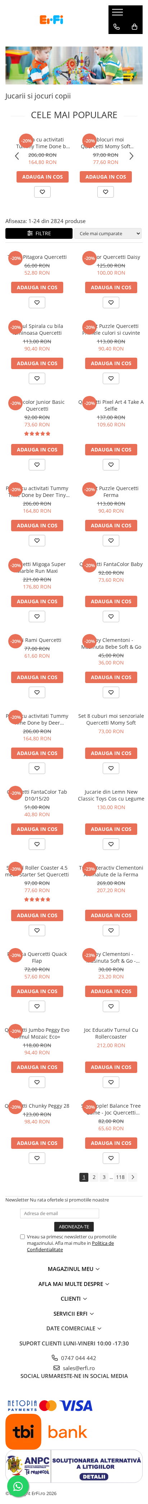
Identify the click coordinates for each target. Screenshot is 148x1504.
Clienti (71, 1298)
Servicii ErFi (71, 1313)
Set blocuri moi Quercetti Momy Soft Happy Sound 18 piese (106, 143)
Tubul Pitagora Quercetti (37, 256)
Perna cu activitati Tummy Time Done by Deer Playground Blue (37, 719)
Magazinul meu (71, 1268)
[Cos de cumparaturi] (134, 27)
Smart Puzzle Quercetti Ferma (111, 491)
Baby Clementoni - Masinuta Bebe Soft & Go (111, 643)
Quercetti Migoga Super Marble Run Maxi (37, 567)
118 (120, 1177)
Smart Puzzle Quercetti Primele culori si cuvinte (111, 329)
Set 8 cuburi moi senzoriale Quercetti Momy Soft (111, 719)
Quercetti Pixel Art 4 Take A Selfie (111, 405)
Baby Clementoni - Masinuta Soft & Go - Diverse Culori (111, 957)
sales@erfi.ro (78, 1368)
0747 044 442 (78, 1358)
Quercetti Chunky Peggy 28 (37, 1105)
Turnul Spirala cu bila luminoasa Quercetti (37, 329)
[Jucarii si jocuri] (74, 65)
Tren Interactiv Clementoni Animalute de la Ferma (111, 871)
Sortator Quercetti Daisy (111, 256)
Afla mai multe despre (71, 1283)
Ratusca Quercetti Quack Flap (37, 957)
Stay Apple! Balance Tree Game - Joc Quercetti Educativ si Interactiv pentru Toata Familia (111, 1109)
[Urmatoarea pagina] (132, 1177)
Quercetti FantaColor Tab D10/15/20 (37, 795)
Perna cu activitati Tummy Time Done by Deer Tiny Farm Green (42, 143)
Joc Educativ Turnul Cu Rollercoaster (111, 1033)
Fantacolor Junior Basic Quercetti (37, 405)
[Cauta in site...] (116, 41)
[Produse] (118, 14)
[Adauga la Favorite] (42, 192)
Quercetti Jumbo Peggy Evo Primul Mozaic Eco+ (37, 1033)
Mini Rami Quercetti (37, 640)
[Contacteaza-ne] (116, 27)
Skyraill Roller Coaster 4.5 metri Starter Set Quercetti (37, 871)
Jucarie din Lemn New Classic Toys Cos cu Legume (111, 795)
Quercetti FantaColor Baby (111, 564)
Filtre (42, 233)
